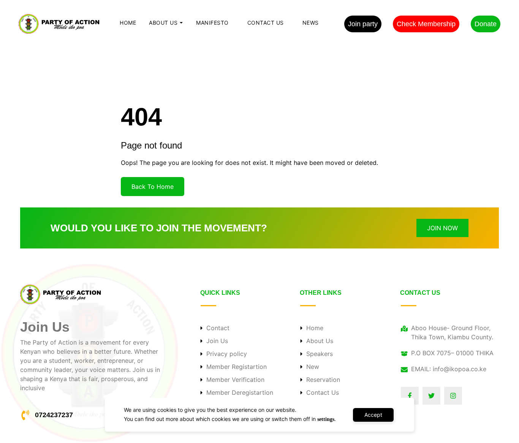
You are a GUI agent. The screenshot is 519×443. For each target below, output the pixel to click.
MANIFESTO (212, 22)
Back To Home (152, 186)
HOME (128, 22)
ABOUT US (163, 22)
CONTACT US (265, 22)
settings (325, 419)
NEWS (310, 22)
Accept (373, 414)
